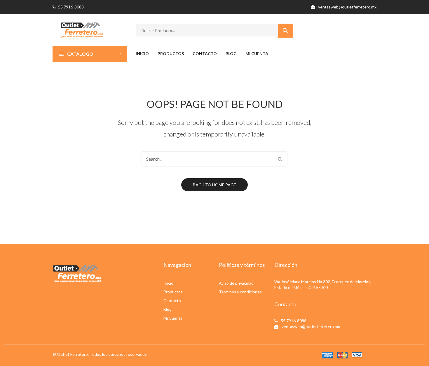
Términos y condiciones (240, 291)
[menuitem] (142, 54)
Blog (167, 309)
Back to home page (214, 184)
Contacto (172, 300)
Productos (173, 291)
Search (280, 159)
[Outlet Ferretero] (82, 29)
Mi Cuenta (172, 318)
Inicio (168, 283)
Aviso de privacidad (236, 283)
